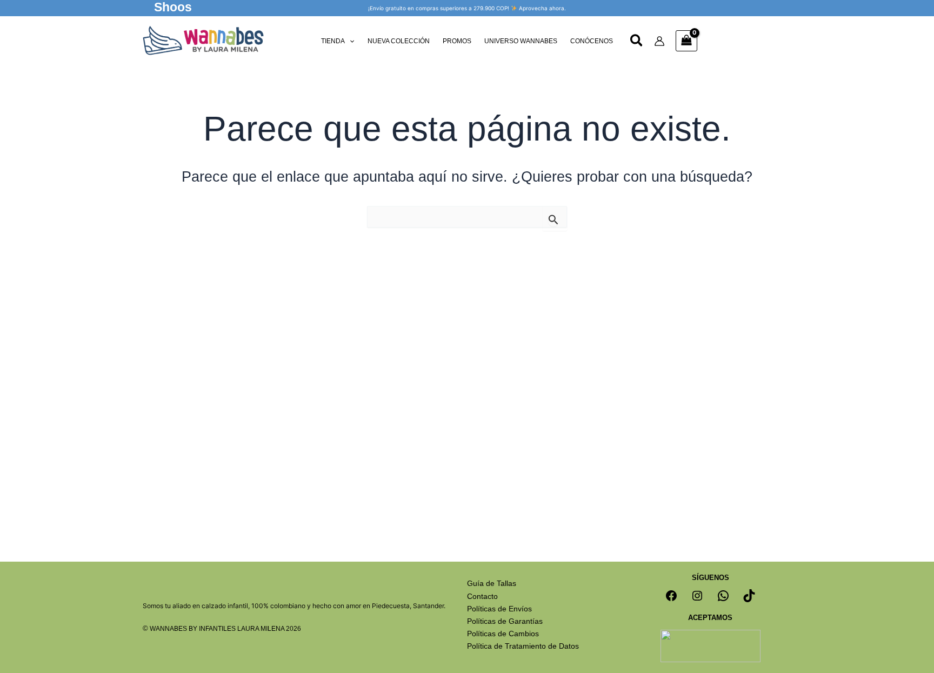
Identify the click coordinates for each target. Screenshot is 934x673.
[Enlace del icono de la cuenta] (659, 41)
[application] (349, 41)
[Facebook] (671, 595)
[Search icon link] (637, 42)
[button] (173, 8)
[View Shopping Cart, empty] (686, 40)
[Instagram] (697, 595)
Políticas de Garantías (505, 621)
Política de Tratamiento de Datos (523, 646)
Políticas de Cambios (503, 633)
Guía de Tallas (491, 583)
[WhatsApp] (723, 595)
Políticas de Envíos (499, 608)
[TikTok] (749, 595)
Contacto (482, 596)
